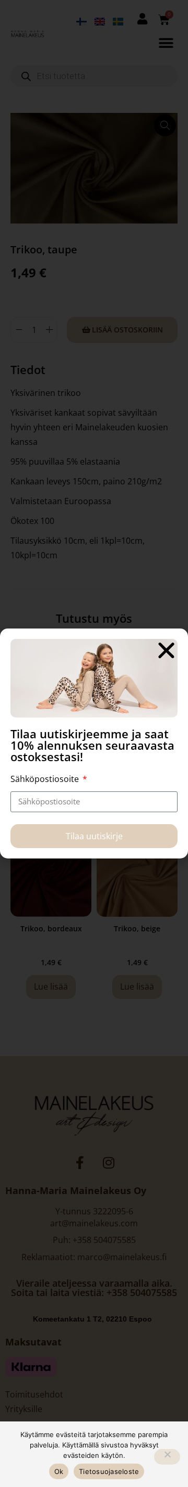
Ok (59, 1471)
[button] (166, 650)
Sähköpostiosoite (45, 779)
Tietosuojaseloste (109, 1471)
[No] (167, 1457)
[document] (94, 743)
